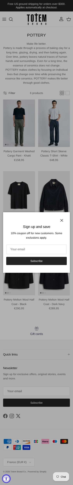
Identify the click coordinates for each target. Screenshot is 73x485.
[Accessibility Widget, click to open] (6, 478)
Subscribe (36, 260)
